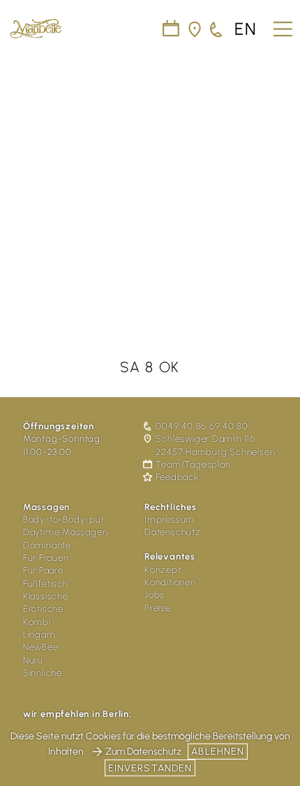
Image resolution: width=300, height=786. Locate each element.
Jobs (154, 595)
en (245, 30)
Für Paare (43, 570)
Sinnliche (42, 673)
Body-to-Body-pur (64, 519)
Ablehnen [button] (217, 751)
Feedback (177, 477)
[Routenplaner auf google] (195, 30)
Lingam (39, 634)
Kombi (37, 622)
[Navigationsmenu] (281, 24)
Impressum (169, 519)
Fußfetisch (45, 583)
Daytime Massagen (65, 532)
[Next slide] (280, 179)
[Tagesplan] (171, 30)
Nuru (33, 660)
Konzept (162, 569)
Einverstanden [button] (150, 768)
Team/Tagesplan (193, 464)
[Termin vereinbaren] (217, 30)
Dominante (47, 545)
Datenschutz (172, 532)
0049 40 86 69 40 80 (202, 426)
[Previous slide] (19, 179)
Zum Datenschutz (143, 751)
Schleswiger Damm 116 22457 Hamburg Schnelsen (215, 444)
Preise (157, 608)
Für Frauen (46, 558)
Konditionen (170, 582)
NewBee (41, 647)
